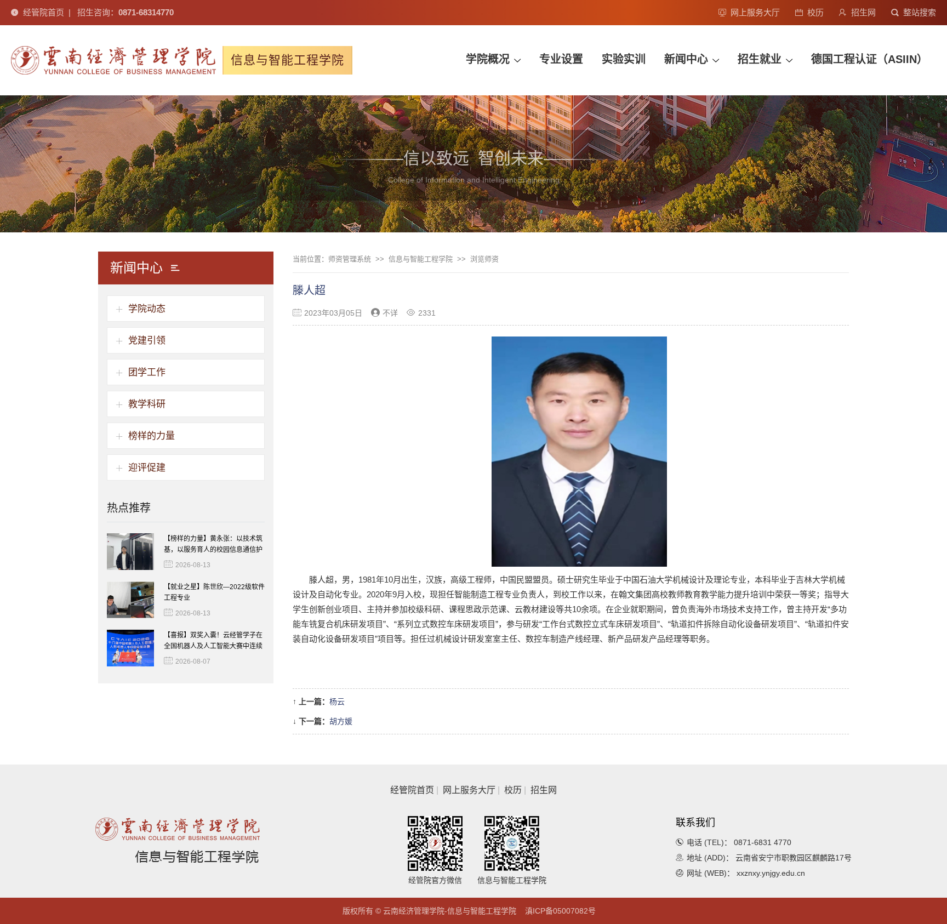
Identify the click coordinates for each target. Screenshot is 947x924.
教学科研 (147, 404)
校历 (815, 12)
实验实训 (624, 59)
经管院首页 (43, 12)
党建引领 (147, 340)
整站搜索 (919, 12)
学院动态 (147, 309)
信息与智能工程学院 (421, 259)
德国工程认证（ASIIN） (869, 59)
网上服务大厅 (755, 12)
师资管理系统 (349, 259)
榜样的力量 (151, 436)
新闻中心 (686, 59)
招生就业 (759, 59)
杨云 (337, 701)
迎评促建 (147, 468)
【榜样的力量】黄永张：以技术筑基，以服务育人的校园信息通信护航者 (213, 549)
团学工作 (147, 372)
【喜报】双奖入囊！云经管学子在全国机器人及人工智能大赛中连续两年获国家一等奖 (213, 646)
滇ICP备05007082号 (560, 910)
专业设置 (561, 59)
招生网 (863, 12)
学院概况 (488, 59)
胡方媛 (340, 721)
